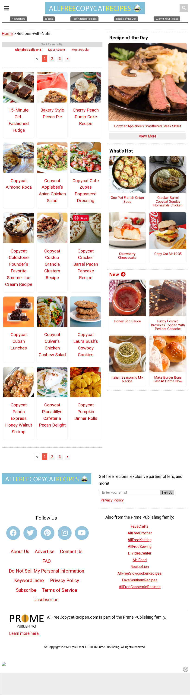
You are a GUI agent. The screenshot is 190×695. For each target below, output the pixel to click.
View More (147, 136)
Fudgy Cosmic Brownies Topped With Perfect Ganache (168, 325)
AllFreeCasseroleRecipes (140, 587)
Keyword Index (29, 580)
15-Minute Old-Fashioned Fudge (19, 120)
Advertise (44, 551)
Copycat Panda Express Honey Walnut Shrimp (18, 418)
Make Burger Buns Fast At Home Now (168, 379)
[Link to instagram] (65, 533)
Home (7, 33)
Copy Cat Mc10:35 (168, 254)
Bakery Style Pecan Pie (52, 113)
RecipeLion (139, 566)
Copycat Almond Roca (19, 184)
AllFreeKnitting (140, 540)
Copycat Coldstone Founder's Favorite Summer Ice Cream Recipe (18, 267)
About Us (20, 551)
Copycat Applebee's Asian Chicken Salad (52, 190)
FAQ (46, 561)
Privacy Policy (64, 580)
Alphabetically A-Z (28, 49)
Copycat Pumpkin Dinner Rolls (85, 411)
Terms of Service (59, 590)
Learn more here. (24, 633)
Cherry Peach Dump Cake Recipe (86, 116)
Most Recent (56, 49)
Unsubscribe (46, 599)
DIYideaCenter (139, 553)
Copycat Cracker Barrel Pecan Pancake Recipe (85, 264)
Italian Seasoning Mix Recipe (127, 379)
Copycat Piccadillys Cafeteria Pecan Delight (52, 414)
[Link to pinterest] (47, 533)
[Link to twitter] (30, 533)
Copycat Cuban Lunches (18, 341)
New (114, 274)
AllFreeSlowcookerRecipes (139, 573)
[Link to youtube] (82, 533)
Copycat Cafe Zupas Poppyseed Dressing (86, 190)
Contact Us (71, 551)
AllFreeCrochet (140, 533)
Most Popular (80, 49)
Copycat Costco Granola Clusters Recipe (52, 264)
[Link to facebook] (13, 533)
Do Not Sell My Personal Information (46, 571)
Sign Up (167, 492)
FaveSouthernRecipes (140, 580)
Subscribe (26, 590)
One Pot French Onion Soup (127, 200)
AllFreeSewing (140, 546)
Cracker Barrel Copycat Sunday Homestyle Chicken (167, 201)
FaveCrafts (140, 526)
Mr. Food (140, 560)
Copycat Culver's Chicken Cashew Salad (52, 344)
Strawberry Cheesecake (127, 256)
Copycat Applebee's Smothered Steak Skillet (147, 126)
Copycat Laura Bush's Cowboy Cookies (85, 344)
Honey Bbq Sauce (127, 321)
